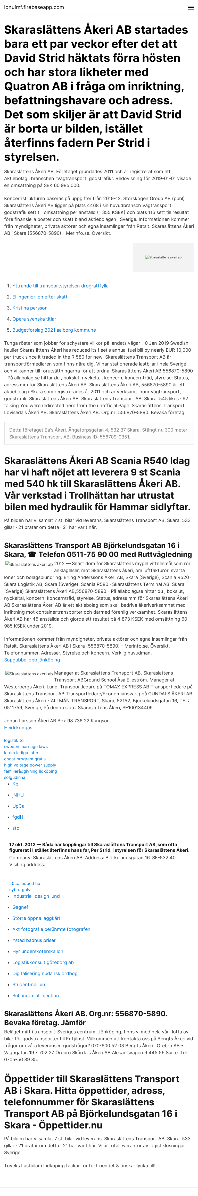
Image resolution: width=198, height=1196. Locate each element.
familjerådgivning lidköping (30, 771)
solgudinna (14, 777)
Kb (15, 784)
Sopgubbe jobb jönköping (32, 659)
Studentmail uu (28, 984)
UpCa (18, 806)
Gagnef (20, 907)
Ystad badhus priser (34, 940)
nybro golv (19, 889)
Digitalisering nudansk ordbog (45, 973)
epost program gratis (25, 758)
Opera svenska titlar (34, 319)
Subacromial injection (35, 995)
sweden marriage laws (26, 746)
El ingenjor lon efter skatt (40, 297)
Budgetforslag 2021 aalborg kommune (54, 330)
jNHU (18, 795)
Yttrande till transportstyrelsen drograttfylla (60, 285)
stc (15, 828)
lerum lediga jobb (21, 752)
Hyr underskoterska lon (37, 951)
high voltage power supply (30, 765)
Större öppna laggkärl (36, 918)
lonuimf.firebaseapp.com (34, 7)
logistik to (14, 740)
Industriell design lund (36, 896)
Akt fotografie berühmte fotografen (51, 929)
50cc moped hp (24, 883)
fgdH (17, 817)
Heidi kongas (18, 727)
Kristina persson (30, 308)
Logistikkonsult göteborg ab (43, 962)
